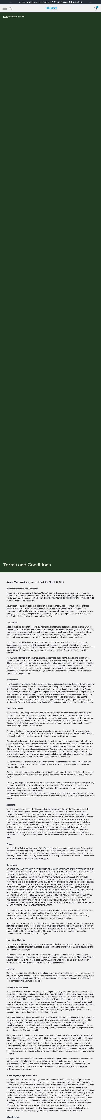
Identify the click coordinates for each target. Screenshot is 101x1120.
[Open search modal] (10, 8)
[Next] (90, 2)
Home (5, 17)
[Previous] (11, 2)
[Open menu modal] (5, 8)
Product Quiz (67, 2)
